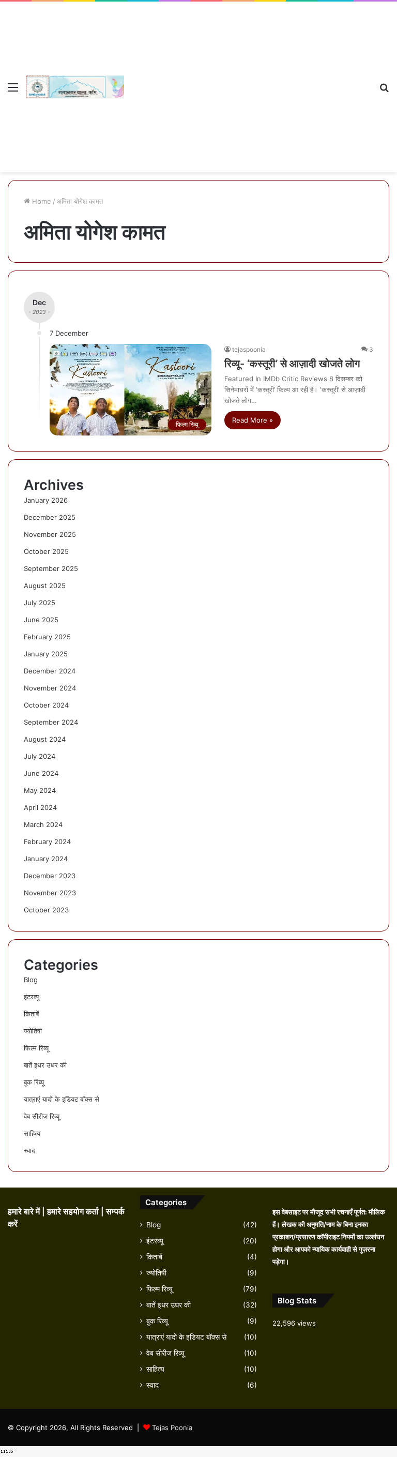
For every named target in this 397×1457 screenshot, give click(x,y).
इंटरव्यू (31, 997)
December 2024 (49, 671)
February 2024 (47, 841)
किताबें (31, 1014)
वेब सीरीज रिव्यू (41, 1116)
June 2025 (41, 619)
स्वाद (29, 1150)
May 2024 (40, 790)
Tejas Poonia (172, 1427)
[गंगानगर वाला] (75, 87)
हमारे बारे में (25, 1211)
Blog (31, 979)
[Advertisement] (247, 79)
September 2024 (51, 722)
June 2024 (41, 773)
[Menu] (13, 90)
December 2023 (49, 876)
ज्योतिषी (33, 1031)
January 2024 (46, 858)
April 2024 (40, 807)
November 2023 (50, 893)
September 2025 (51, 568)
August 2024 (45, 739)
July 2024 (39, 756)
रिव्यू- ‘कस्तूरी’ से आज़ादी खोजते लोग (292, 363)
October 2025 (46, 551)
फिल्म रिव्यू (36, 1048)
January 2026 (46, 500)
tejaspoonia (249, 349)
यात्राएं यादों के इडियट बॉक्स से (61, 1099)
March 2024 (43, 824)
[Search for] (384, 90)
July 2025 (39, 602)
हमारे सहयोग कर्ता (74, 1211)
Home (40, 201)
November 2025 (50, 534)
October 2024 (46, 705)
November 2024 (50, 688)
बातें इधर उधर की (45, 1065)
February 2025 (47, 637)
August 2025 (45, 585)
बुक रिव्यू (34, 1082)
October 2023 (46, 910)
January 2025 (46, 654)
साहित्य (32, 1133)
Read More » (252, 420)
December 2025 (49, 517)
